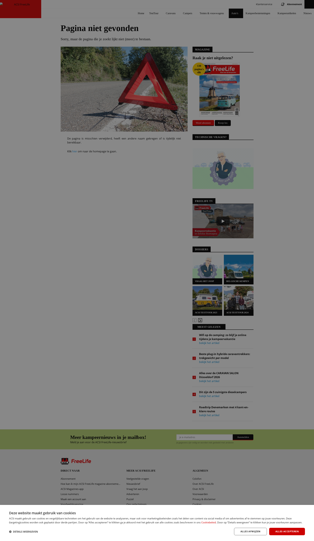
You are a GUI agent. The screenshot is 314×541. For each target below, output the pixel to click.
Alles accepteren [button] (287, 531)
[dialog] (157, 523)
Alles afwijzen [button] (250, 531)
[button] (23, 531)
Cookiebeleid (208, 522)
